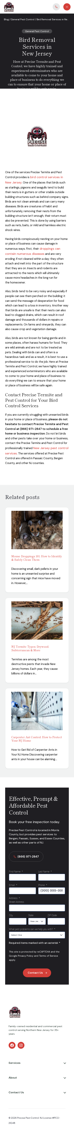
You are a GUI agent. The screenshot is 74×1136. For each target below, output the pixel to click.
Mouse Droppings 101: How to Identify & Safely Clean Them (36, 558)
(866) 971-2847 (28, 856)
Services (14, 1063)
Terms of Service (48, 955)
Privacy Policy (25, 955)
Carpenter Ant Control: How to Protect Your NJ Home (36, 738)
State (30, 915)
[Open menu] (67, 6)
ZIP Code (52, 915)
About (13, 1077)
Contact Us (35, 972)
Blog (6, 19)
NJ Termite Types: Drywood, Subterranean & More (30, 648)
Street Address (16, 902)
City (11, 915)
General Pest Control (22, 19)
